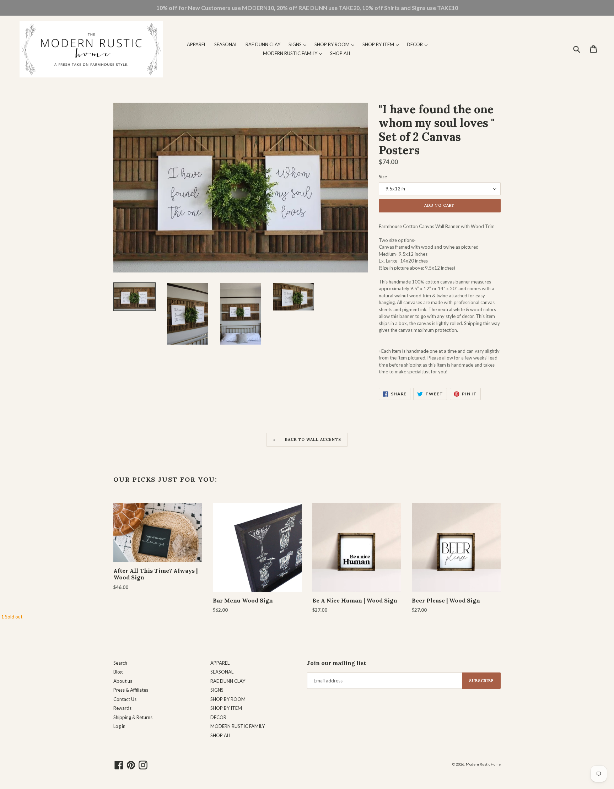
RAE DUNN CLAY (263, 44)
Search (120, 663)
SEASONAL (225, 44)
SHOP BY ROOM (336, 44)
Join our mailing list (336, 663)
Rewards (122, 708)
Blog (118, 672)
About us (122, 681)
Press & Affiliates (130, 690)
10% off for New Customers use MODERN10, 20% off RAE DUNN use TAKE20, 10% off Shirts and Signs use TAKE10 (307, 7)
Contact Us (124, 699)
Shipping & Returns (132, 717)
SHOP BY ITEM (382, 44)
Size (383, 176)
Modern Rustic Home (483, 764)
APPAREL (196, 44)
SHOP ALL (340, 53)
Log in (119, 726)
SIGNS (299, 44)
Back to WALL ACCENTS (312, 439)
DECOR (419, 44)
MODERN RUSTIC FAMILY (294, 53)
